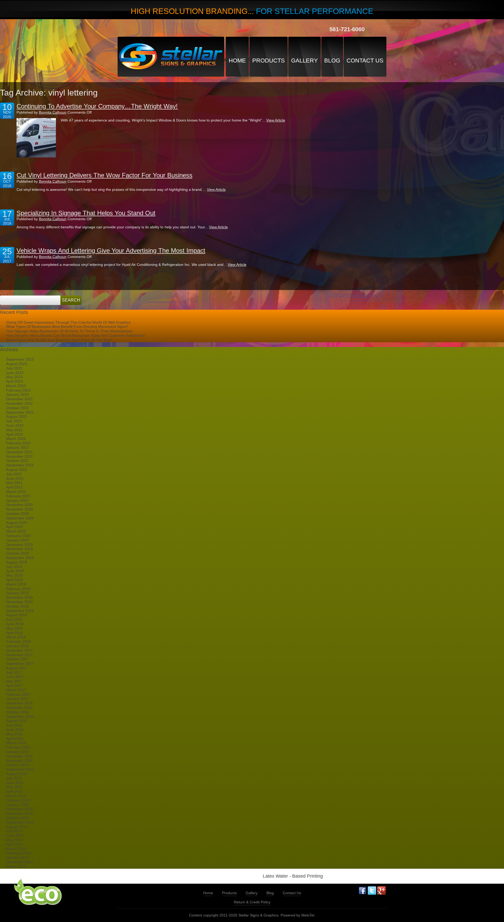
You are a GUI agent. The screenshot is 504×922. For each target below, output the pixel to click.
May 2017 (14, 681)
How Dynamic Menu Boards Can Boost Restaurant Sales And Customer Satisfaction (75, 335)
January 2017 (17, 699)
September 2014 (20, 822)
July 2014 (14, 831)
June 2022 (15, 425)
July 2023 (14, 368)
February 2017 (18, 694)
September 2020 (20, 518)
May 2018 (14, 628)
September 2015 (20, 769)
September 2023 (20, 359)
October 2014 (17, 818)
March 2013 (16, 866)
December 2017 (19, 650)
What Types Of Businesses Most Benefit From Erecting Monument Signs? (67, 326)
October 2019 (17, 553)
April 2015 (14, 791)
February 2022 (18, 443)
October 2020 (17, 514)
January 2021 (17, 500)
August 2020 (16, 522)
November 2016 (19, 707)
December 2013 (19, 862)
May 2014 (14, 840)
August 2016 (16, 721)
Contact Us (365, 60)
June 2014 (15, 835)
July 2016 (14, 725)
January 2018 (17, 646)
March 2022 (16, 438)
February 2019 (18, 589)
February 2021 (18, 496)
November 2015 (19, 760)
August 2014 (16, 827)
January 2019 (17, 593)
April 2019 (14, 580)
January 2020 (17, 540)
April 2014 (14, 844)
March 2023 (16, 386)
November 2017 (19, 655)
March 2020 (16, 531)
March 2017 (16, 690)
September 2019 (20, 558)
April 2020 (14, 527)
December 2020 (19, 505)
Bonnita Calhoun (52, 112)
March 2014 (16, 849)
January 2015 (17, 805)
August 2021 (16, 469)
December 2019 (19, 544)
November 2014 (19, 813)
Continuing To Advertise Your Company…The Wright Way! (97, 106)
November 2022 (19, 403)
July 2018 (14, 619)
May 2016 (14, 734)
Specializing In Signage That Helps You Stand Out (86, 213)
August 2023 (16, 364)
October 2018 (17, 606)
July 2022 (14, 421)
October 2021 (17, 461)
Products (268, 60)
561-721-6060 (347, 29)
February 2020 (18, 536)
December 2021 (19, 452)
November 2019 (19, 549)
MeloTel (307, 915)
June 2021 (15, 478)
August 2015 (16, 774)
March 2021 (16, 491)
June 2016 (15, 730)
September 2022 (20, 412)
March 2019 (16, 584)
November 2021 (19, 456)
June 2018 (15, 624)
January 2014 (17, 857)
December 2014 (19, 809)
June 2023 (15, 373)
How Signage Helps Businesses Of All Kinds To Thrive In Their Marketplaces (69, 331)
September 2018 (20, 611)
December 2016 (19, 703)
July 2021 (14, 474)
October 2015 (17, 765)
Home (237, 60)
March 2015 (16, 796)
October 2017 (17, 659)
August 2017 (16, 668)
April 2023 (14, 381)
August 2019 (16, 562)
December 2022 (19, 399)
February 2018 (18, 641)
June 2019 (15, 571)
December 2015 (19, 756)
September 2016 (20, 716)
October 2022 (17, 408)
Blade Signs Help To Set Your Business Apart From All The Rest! (59, 340)
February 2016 (18, 747)
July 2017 (14, 672)
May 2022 (14, 430)
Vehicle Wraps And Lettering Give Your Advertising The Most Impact (111, 250)
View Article (275, 120)
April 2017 (14, 685)
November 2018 (19, 602)
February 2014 (18, 853)
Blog (332, 60)
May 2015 (14, 787)
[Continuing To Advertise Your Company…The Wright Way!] (36, 137)
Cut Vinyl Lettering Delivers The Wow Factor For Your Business (104, 175)
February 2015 (18, 800)
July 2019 (14, 567)
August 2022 (16, 416)
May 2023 (14, 377)
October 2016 (17, 712)
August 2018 (16, 615)
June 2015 (15, 783)
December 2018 (19, 597)
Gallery (304, 60)
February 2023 (18, 390)
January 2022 (17, 447)
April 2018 (14, 633)
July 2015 (14, 778)
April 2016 (14, 738)
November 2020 (19, 509)
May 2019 (14, 575)
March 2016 (16, 743)
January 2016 (17, 752)
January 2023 (17, 394)
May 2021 (14, 483)
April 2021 (14, 487)
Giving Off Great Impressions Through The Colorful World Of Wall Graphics (68, 322)
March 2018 (16, 637)
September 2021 (20, 465)
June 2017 (15, 677)
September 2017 (20, 663)
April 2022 (14, 434)
